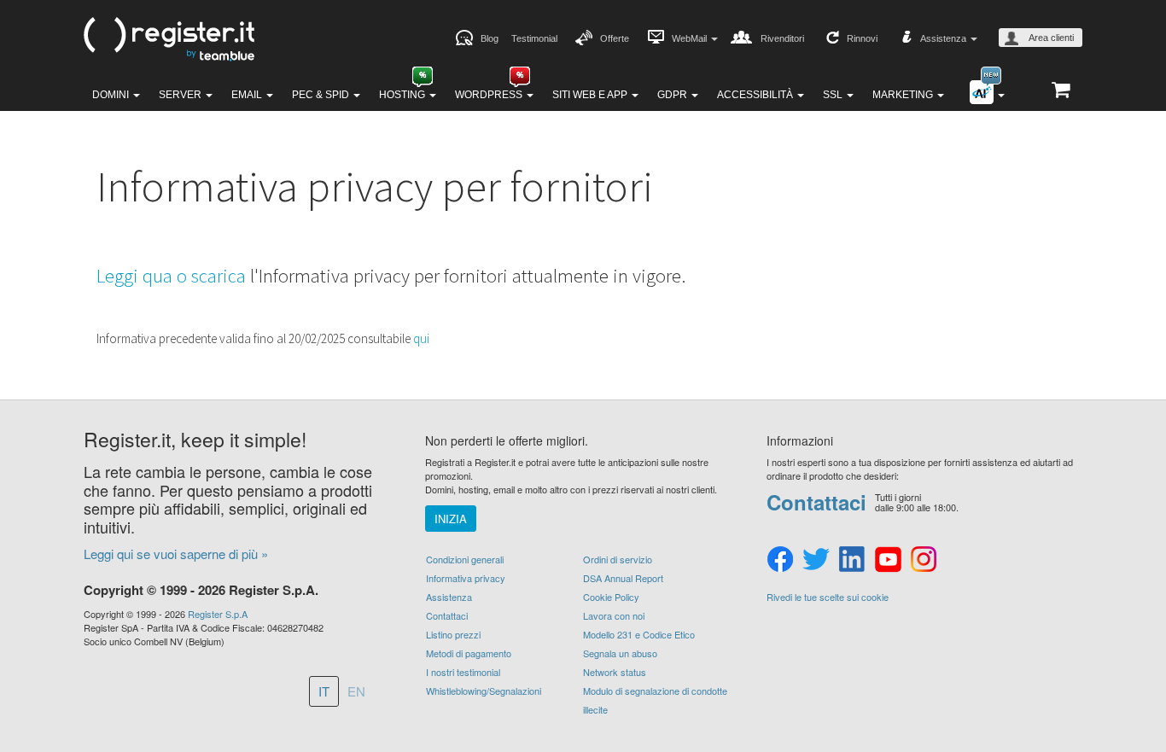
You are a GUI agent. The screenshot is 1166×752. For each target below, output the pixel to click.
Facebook (780, 560)
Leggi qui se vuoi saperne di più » (176, 554)
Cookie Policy (611, 596)
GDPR (673, 95)
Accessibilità (756, 95)
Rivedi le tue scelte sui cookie (828, 597)
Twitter (816, 560)
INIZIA (450, 518)
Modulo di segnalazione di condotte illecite (655, 700)
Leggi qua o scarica (171, 275)
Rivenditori (782, 38)
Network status (614, 672)
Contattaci (447, 615)
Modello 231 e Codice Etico (639, 634)
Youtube (887, 560)
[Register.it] (169, 39)
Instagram (923, 560)
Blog (489, 38)
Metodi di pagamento (468, 653)
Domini (111, 95)
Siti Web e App (591, 95)
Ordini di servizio (617, 559)
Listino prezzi (453, 634)
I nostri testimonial (463, 672)
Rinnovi (862, 38)
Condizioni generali (465, 559)
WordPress (490, 95)
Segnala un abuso (620, 653)
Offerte (614, 38)
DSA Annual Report (623, 578)
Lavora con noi (613, 615)
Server (181, 95)
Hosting (403, 95)
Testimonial (534, 38)
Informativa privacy (465, 578)
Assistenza (449, 596)
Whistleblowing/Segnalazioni (483, 690)
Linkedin (852, 560)
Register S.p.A (218, 614)
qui (421, 338)
